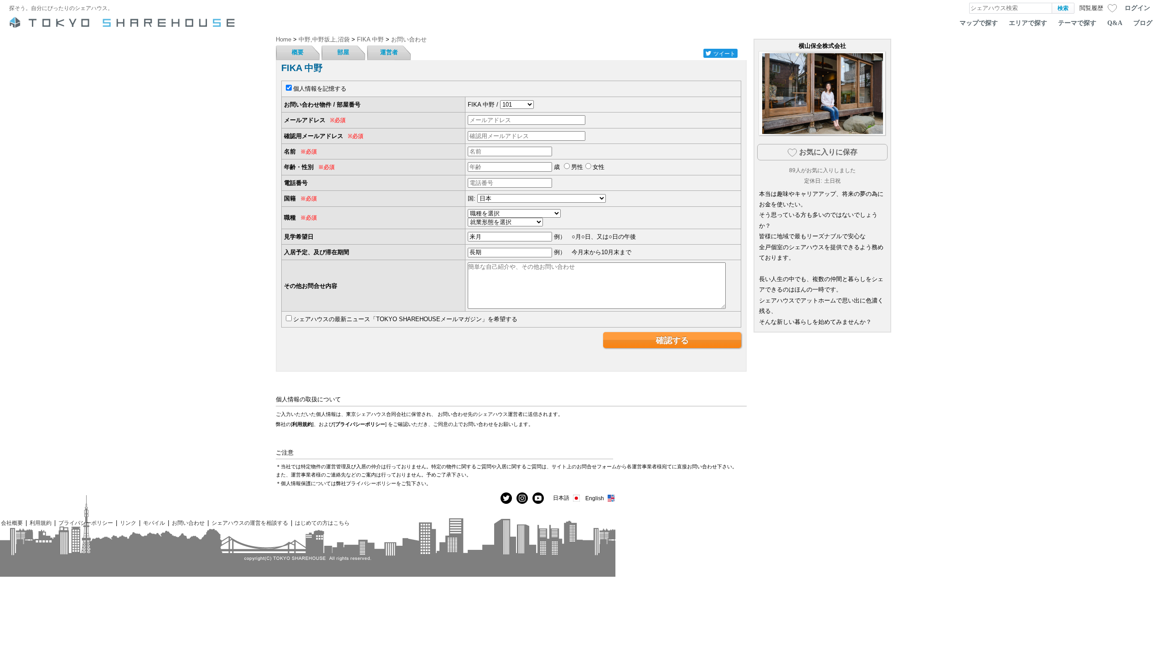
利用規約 (302, 424)
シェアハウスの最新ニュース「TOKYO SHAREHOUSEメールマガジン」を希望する (405, 319)
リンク (128, 523)
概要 (298, 52)
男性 (577, 167)
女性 (598, 167)
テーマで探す (1077, 22)
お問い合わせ (188, 523)
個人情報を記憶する (319, 88)
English (594, 498)
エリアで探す (1028, 22)
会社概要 (12, 523)
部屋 (343, 52)
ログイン (1137, 7)
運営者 (389, 52)
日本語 (561, 498)
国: (471, 198)
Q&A (1114, 22)
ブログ (1142, 22)
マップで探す (979, 22)
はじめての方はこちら (322, 523)
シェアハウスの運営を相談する (250, 523)
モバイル (154, 523)
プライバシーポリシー (360, 424)
